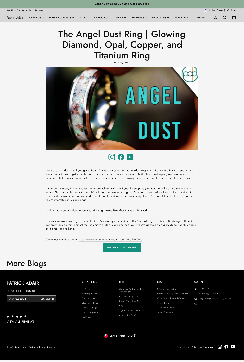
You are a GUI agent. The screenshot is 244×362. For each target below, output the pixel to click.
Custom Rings (88, 298)
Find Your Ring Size (129, 296)
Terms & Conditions (203, 347)
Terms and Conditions (167, 307)
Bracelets (181, 17)
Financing (100, 17)
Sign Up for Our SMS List (131, 310)
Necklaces (159, 17)
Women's (137, 17)
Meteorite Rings (89, 307)
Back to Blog (124, 247)
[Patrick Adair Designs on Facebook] (121, 157)
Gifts (199, 17)
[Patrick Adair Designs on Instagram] (111, 157)
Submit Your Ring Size (130, 301)
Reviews (39, 10)
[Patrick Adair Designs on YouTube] (130, 157)
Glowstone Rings (90, 302)
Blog (121, 305)
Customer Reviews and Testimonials (130, 290)
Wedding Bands (60, 17)
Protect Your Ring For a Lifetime (172, 293)
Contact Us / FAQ (128, 315)
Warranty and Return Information (172, 298)
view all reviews (21, 321)
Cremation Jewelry (90, 312)
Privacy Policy (163, 302)
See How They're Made (19, 10)
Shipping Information (167, 289)
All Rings (34, 17)
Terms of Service (165, 312)
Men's (119, 17)
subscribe (48, 299)
